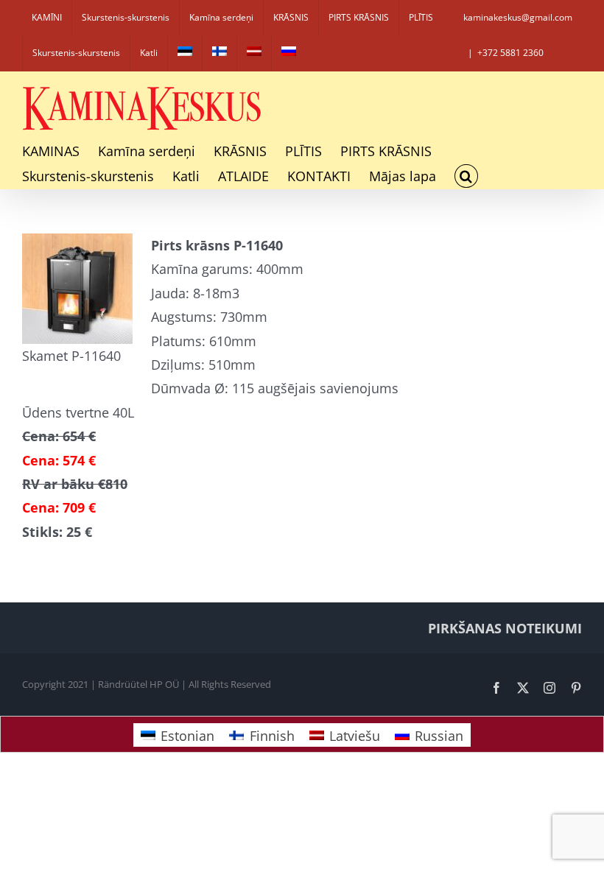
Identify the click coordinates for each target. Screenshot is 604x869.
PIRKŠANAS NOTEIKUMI (505, 628)
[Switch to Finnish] (219, 53)
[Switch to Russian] (289, 53)
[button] (466, 176)
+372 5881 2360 (510, 52)
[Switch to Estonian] (185, 53)
